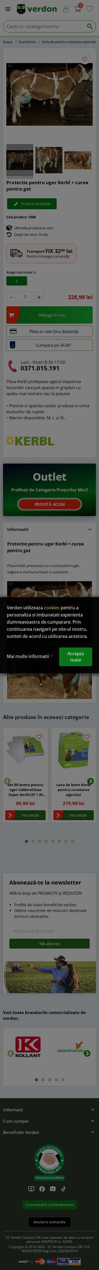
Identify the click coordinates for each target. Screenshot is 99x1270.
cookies (52, 608)
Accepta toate (75, 657)
